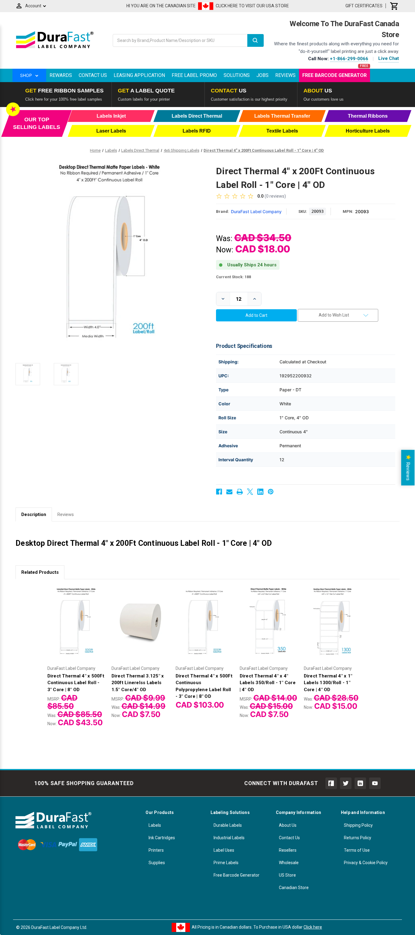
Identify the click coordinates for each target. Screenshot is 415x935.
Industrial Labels (229, 837)
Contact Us (93, 75)
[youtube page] (375, 783)
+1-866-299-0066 (349, 58)
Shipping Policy (358, 825)
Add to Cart (76, 629)
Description (33, 514)
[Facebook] (219, 491)
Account (33, 5)
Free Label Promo (194, 75)
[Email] (229, 491)
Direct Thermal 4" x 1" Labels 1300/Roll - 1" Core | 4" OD (328, 682)
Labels (155, 825)
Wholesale (289, 862)
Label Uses (224, 850)
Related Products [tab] (40, 572)
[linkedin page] (360, 783)
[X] (250, 491)
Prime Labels (226, 862)
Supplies (157, 862)
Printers (156, 850)
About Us (288, 825)
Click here (313, 927)
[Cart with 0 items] (394, 5)
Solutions (237, 75)
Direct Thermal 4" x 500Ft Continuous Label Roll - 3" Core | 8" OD (75, 682)
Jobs (262, 75)
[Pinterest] (271, 491)
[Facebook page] (331, 783)
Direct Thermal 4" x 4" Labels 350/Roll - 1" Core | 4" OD (268, 682)
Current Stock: (233, 277)
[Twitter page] (346, 783)
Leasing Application (139, 75)
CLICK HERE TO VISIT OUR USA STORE (252, 5)
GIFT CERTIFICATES (363, 5)
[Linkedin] (260, 491)
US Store (287, 875)
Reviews (285, 75)
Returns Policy (357, 837)
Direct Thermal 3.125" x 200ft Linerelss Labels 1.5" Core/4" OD (137, 682)
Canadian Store (294, 887)
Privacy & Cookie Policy (366, 862)
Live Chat (388, 58)
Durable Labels (228, 825)
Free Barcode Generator (334, 75)
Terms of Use (357, 850)
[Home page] (55, 48)
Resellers (288, 850)
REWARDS (61, 75)
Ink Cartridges (162, 837)
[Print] (240, 491)
